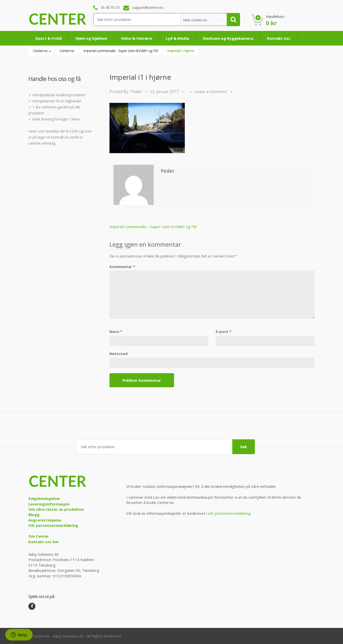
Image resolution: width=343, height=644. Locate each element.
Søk (243, 446)
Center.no (40, 50)
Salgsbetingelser (44, 498)
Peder (136, 91)
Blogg (33, 514)
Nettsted (118, 353)
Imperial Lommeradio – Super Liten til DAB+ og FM (153, 226)
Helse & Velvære (136, 38)
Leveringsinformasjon (49, 503)
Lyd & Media (177, 38)
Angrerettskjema (44, 520)
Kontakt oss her (43, 541)
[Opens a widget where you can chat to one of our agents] (19, 635)
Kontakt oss (278, 38)
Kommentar (122, 266)
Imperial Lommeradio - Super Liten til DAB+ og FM (120, 50)
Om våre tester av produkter (56, 509)
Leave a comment (210, 91)
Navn (115, 331)
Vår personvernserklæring (53, 525)
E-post (223, 331)
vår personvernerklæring (229, 513)
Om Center (38, 536)
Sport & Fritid (48, 38)
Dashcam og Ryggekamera (228, 38)
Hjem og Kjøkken (91, 38)
